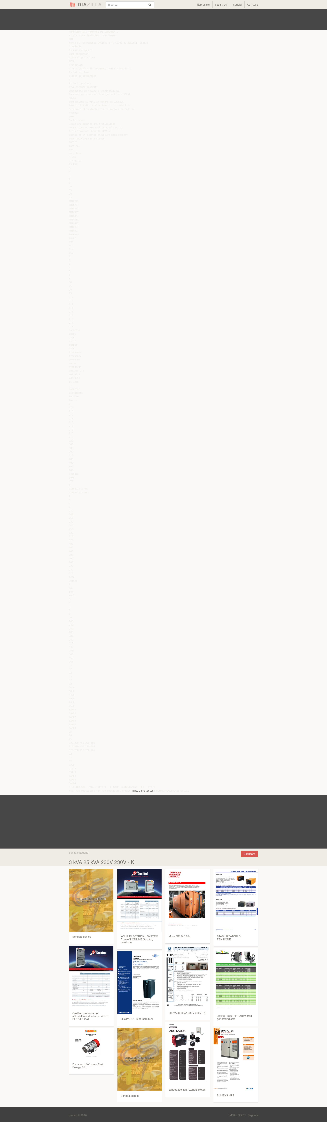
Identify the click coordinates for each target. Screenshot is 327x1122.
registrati (221, 4)
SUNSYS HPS (226, 1095)
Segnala (253, 1115)
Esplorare (203, 4)
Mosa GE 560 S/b (179, 936)
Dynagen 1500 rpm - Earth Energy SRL (88, 1065)
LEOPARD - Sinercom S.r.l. (137, 1019)
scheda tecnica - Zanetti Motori (187, 1089)
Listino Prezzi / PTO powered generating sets (234, 1017)
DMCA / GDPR (237, 1115)
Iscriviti (237, 4)
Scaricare (249, 854)
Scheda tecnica (81, 937)
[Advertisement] (163, 19)
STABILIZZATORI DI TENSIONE (229, 937)
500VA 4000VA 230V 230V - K (187, 1013)
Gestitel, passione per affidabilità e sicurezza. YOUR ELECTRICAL (90, 1016)
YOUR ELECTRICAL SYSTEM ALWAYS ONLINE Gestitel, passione (139, 939)
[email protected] (143, 790)
